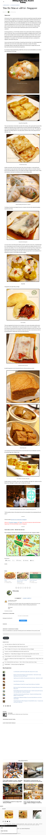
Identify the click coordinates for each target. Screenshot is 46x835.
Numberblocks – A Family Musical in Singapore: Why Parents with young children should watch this (22, 653)
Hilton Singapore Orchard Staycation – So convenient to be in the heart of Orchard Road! (33, 781)
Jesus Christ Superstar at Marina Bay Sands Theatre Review (15, 644)
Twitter (20, 522)
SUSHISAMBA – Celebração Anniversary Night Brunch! (14, 664)
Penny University (4, 830)
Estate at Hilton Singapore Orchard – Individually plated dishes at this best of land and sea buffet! (12, 781)
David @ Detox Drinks (12, 600)
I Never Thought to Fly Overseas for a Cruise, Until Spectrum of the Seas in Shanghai (19, 649)
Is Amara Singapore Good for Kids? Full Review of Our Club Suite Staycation (18, 656)
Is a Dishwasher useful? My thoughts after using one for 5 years (26, 671)
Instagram (15, 522)
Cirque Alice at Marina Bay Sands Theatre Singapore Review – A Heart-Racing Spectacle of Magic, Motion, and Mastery (24, 659)
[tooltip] (16, 588)
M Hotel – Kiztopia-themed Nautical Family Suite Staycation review (16, 646)
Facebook (11, 522)
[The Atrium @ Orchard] (23, 545)
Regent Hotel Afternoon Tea (8, 832)
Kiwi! (2, 827)
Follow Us (23, 620)
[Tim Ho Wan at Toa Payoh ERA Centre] (10, 575)
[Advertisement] (23, 732)
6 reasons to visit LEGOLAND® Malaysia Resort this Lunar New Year (17, 651)
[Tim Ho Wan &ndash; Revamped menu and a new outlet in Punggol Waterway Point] (22, 575)
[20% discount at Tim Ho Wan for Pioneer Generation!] (35, 575)
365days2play (15, 591)
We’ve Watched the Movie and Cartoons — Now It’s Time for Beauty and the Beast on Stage (21, 662)
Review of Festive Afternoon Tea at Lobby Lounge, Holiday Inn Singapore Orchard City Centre (33, 802)
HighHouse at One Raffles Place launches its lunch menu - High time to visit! (28, 678)
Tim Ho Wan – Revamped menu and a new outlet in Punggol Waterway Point (22, 580)
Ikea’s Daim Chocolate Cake (19, 681)
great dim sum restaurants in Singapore (19, 519)
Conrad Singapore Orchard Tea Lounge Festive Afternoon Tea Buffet (27, 684)
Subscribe (6, 637)
